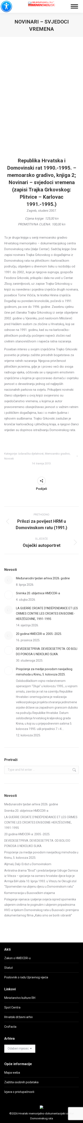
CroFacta (10, 1026)
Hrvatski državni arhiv (18, 1017)
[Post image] (8, 580)
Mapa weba (12, 1072)
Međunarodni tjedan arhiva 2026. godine (43, 578)
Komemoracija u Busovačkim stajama (29, 893)
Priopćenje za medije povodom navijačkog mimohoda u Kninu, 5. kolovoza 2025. (44, 671)
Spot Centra (12, 1007)
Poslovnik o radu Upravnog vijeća (26, 977)
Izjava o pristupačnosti (19, 1092)
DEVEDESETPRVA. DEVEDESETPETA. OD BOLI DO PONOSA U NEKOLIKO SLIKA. (46, 651)
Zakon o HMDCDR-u (17, 958)
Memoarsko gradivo (57, 453)
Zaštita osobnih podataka (21, 1082)
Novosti (9, 458)
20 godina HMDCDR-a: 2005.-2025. (39, 634)
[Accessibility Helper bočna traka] (5, 5)
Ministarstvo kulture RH (19, 998)
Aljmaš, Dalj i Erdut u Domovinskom (27, 864)
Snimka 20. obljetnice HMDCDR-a (38, 593)
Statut (8, 967)
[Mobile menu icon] (74, 6)
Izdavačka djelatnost (31, 453)
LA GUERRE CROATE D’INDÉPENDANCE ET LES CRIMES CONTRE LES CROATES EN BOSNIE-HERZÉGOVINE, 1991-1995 (47, 613)
